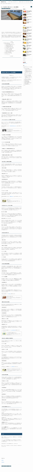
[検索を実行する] (31, 6)
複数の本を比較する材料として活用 (9, 51)
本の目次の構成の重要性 (27, 81)
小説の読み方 (12, 366)
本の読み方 (5, 8)
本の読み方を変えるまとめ (10, 129)
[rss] (30, 0)
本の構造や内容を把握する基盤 (9, 46)
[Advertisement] (11, 25)
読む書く (2, 8)
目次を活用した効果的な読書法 (8, 52)
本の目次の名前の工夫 (27, 80)
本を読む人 (9, 293)
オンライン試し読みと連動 (27, 75)
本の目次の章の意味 (26, 83)
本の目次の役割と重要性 (27, 68)
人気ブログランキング (25, 63)
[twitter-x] (29, 0)
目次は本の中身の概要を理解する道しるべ (10, 44)
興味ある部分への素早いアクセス (9, 45)
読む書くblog (3, 1)
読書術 (9, 8)
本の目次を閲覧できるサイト (27, 84)
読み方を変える (7, 8)
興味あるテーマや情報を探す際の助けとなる (10, 50)
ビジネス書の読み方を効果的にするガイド (12, 332)
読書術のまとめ (11, 196)
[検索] (31, 0)
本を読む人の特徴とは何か (10, 296)
